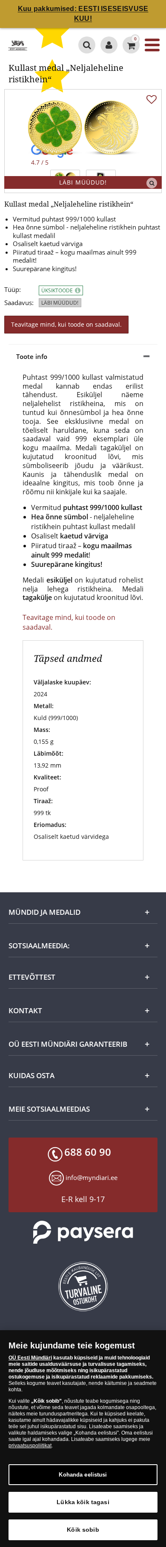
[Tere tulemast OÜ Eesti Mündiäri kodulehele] (108, 44)
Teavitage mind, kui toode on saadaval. (66, 324)
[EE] (17, 45)
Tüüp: (12, 290)
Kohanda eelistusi (83, 1474)
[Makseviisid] (83, 1232)
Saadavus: (19, 303)
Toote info (31, 356)
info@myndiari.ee (91, 1177)
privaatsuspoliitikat (30, 1446)
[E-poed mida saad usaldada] (83, 1286)
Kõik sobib (83, 1529)
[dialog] (83, 1438)
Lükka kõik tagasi (83, 1502)
